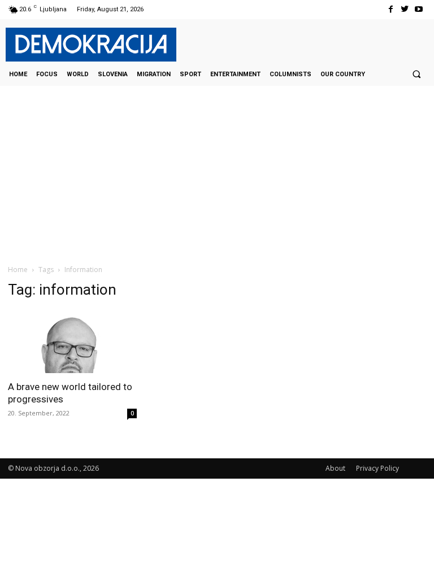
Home (18, 269)
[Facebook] (390, 9)
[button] (416, 74)
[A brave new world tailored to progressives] (72, 342)
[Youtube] (419, 9)
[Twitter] (405, 9)
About (335, 468)
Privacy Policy (377, 468)
